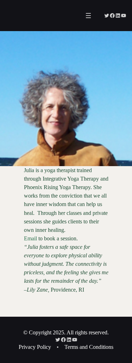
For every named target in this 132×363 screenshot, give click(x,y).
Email (30, 238)
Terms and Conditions (88, 347)
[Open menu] (88, 15)
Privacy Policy (35, 347)
